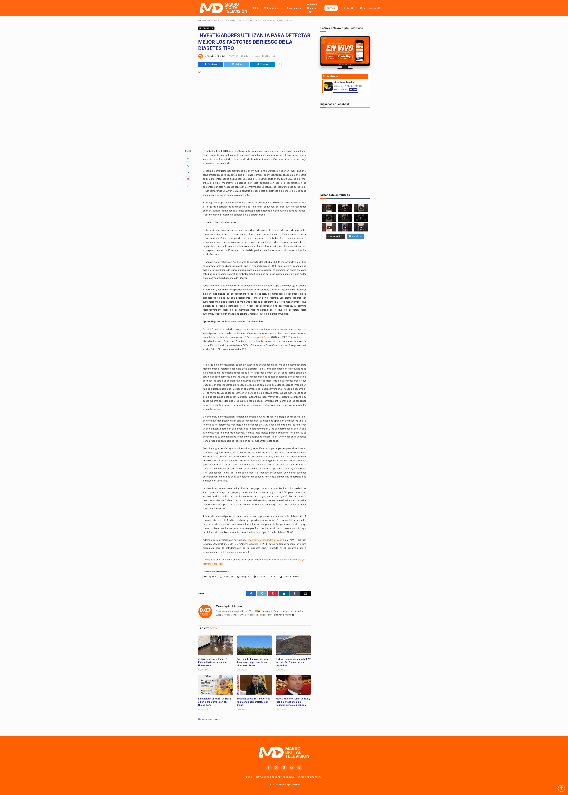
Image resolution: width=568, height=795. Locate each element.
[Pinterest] (188, 179)
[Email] (188, 186)
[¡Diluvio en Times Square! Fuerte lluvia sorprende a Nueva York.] (215, 645)
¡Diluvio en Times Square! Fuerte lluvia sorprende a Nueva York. (212, 662)
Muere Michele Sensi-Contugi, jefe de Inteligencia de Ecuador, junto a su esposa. (293, 702)
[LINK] (258, 178)
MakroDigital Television (290, 784)
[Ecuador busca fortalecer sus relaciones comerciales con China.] (254, 685)
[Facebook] (188, 159)
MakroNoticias (272, 8)
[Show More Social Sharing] (279, 64)
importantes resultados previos (264, 539)
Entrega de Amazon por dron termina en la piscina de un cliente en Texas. (253, 662)
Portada (201, 20)
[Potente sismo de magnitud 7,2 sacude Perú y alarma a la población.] (293, 645)
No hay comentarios (252, 56)
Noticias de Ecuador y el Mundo (275, 777)
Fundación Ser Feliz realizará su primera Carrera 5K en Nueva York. (214, 702)
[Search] (361, 8)
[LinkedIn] (188, 172)
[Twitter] (188, 165)
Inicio (256, 8)
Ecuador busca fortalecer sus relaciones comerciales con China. (253, 702)
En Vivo (331, 8)
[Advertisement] (345, 264)
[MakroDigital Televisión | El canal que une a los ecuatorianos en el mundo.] (223, 8)
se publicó (259, 337)
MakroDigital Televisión (216, 56)
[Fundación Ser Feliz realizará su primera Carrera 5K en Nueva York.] (215, 685)
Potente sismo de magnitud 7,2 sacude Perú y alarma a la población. (293, 662)
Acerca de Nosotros (310, 777)
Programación (294, 8)
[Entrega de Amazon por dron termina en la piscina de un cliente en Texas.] (254, 645)
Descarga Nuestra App (312, 8)
